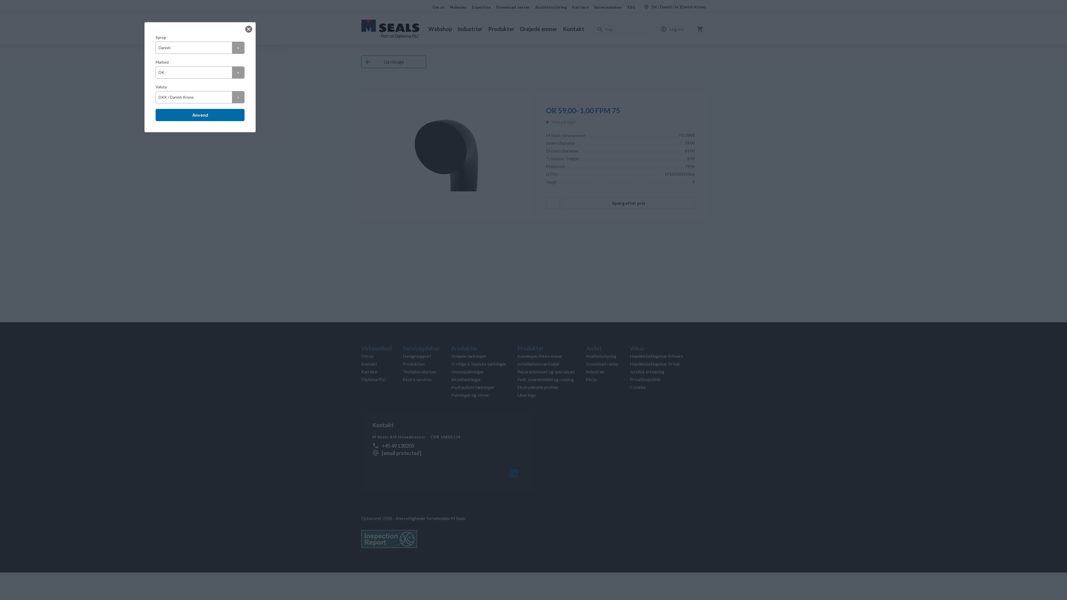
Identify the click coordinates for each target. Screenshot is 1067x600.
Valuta (161, 86)
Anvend (200, 115)
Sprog (161, 37)
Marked (162, 62)
